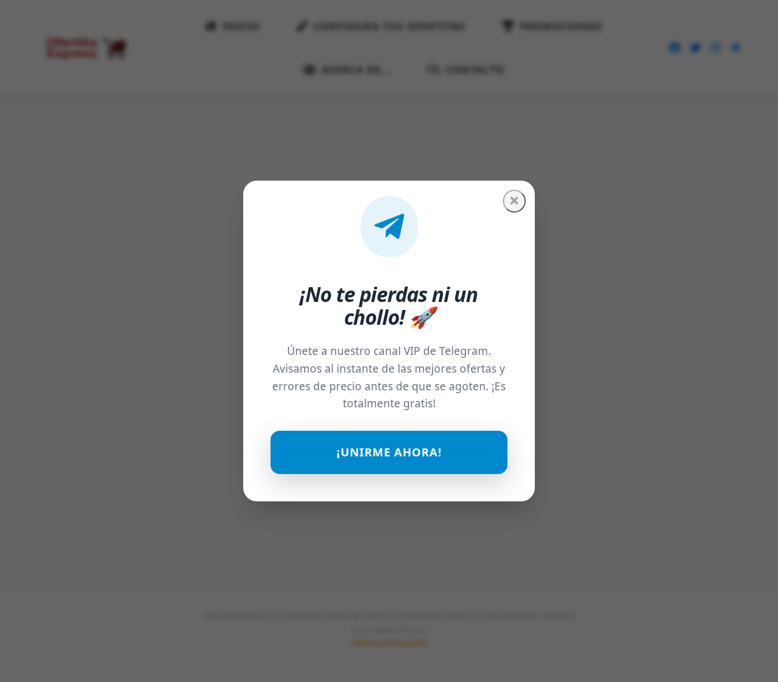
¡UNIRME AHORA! (389, 452)
